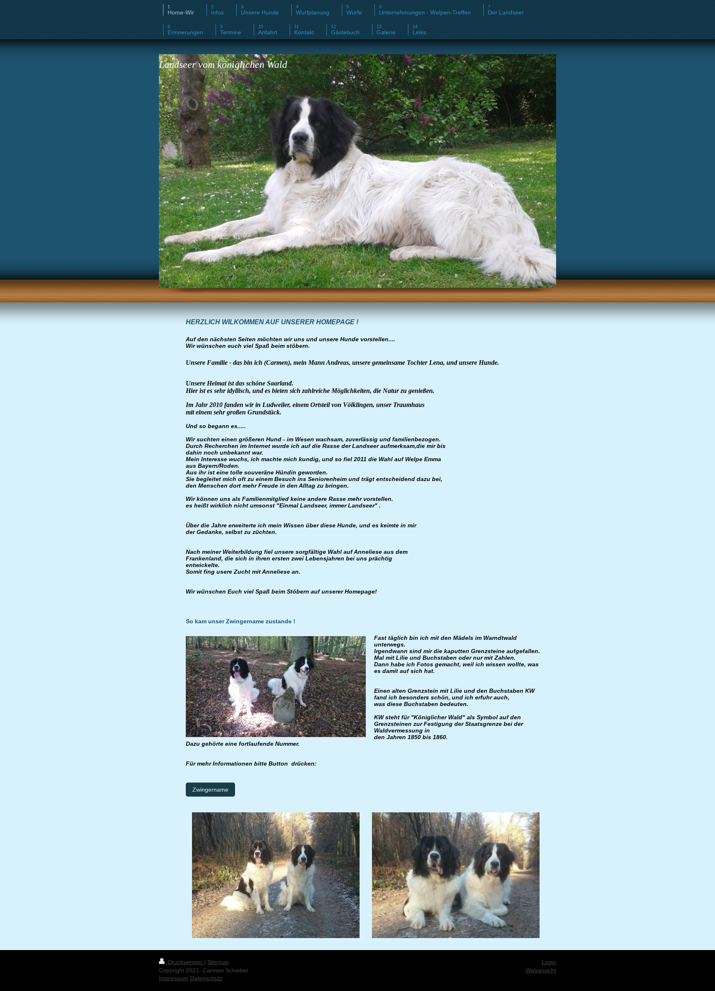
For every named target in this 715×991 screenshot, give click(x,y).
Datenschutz (206, 978)
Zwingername (210, 789)
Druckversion (185, 962)
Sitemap (218, 962)
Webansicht (540, 970)
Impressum (173, 978)
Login (549, 962)
